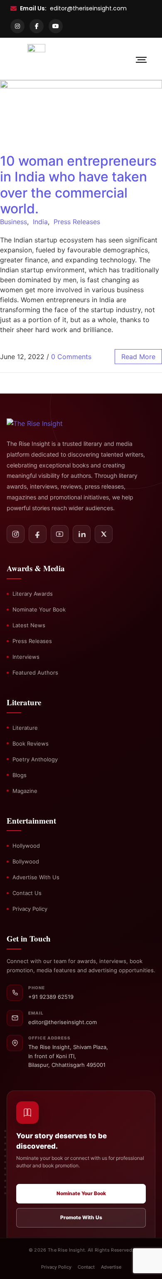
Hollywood (26, 845)
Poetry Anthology (35, 759)
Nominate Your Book (39, 609)
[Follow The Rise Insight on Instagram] (16, 534)
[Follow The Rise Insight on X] (104, 534)
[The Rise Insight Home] (44, 423)
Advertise (111, 1267)
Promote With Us (81, 1217)
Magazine (24, 790)
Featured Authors (35, 672)
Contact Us (27, 893)
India (40, 222)
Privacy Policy (29, 908)
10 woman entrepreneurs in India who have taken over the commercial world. (78, 185)
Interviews (25, 656)
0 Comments (71, 356)
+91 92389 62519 (51, 996)
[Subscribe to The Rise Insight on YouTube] (60, 534)
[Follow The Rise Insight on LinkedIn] (82, 534)
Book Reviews (30, 743)
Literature (25, 727)
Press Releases (77, 222)
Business (13, 222)
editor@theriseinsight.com (88, 8)
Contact (86, 1267)
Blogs (19, 775)
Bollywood (25, 861)
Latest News (28, 625)
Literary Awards (32, 593)
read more (138, 356)
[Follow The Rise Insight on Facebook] (38, 534)
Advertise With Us (35, 877)
